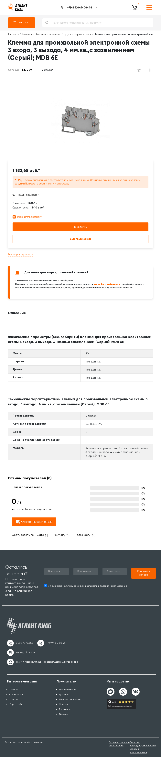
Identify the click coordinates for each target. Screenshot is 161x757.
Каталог (23, 22)
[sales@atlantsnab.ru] (23, 652)
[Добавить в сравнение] (139, 70)
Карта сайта (16, 704)
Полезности (83, 534)
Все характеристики (20, 254)
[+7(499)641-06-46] (79, 7)
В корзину (80, 226)
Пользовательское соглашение (119, 744)
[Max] (110, 692)
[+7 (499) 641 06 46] (51, 643)
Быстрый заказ (80, 239)
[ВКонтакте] (136, 690)
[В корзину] (134, 7)
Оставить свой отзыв (36, 522)
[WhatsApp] (123, 690)
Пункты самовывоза (70, 699)
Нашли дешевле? (28, 195)
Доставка (64, 694)
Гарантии (64, 709)
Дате (40, 534)
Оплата (63, 704)
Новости (13, 699)
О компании (16, 694)
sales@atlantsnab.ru (107, 283)
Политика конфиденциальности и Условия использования (143, 747)
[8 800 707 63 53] (20, 643)
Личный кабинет (68, 689)
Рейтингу (59, 534)
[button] (143, 573)
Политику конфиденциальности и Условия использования (95, 586)
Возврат (63, 714)
